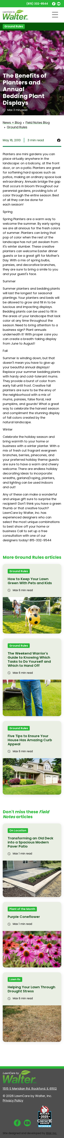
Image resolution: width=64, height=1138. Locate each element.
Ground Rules (13, 26)
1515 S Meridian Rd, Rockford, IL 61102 (30, 1088)
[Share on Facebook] (58, 140)
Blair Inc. (51, 1133)
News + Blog (12, 122)
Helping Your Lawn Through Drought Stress (31, 989)
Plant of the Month (22, 909)
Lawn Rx (14, 979)
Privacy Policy (13, 1100)
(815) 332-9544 (37, 4)
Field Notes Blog (38, 122)
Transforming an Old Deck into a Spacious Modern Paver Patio (30, 842)
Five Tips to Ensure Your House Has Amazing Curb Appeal (30, 740)
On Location (17, 830)
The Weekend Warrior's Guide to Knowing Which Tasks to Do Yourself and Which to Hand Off (29, 659)
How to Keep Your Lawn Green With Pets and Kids (30, 581)
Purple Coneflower (24, 916)
